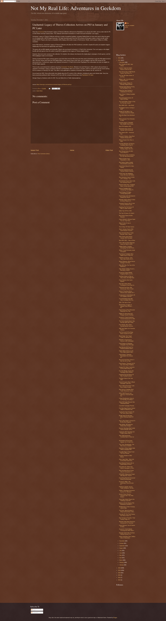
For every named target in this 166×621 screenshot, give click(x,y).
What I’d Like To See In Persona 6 (125, 223)
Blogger (115, 617)
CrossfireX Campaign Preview (126, 405)
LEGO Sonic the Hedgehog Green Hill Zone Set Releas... (127, 174)
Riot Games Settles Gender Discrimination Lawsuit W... (126, 163)
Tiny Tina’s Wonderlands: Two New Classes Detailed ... (126, 445)
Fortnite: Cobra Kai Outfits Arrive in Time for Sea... (125, 68)
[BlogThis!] (54, 88)
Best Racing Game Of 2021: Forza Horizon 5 (126, 152)
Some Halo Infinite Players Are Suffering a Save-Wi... (126, 500)
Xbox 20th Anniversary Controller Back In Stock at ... (126, 437)
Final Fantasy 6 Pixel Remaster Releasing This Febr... (127, 310)
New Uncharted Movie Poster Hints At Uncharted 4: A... (126, 471)
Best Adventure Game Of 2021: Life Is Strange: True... (127, 178)
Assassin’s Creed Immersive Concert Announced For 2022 (127, 318)
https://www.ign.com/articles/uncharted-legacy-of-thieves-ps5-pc (54, 84)
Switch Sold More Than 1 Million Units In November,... (127, 537)
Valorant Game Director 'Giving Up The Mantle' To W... (126, 87)
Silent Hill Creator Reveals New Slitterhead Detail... (127, 402)
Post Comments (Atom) (44, 153)
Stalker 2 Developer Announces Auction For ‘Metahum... (127, 491)
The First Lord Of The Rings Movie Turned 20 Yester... (126, 333)
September (122, 545)
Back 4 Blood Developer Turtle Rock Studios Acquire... (126, 386)
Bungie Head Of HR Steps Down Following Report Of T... (126, 417)
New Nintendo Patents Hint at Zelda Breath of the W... (126, 463)
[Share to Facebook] (57, 88)
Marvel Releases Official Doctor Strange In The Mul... (127, 262)
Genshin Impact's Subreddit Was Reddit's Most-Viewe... (126, 123)
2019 (119, 570)
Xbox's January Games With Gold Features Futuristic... (126, 230)
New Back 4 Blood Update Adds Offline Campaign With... (127, 449)
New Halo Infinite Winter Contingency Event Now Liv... (127, 284)
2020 (119, 568)
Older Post (109, 150)
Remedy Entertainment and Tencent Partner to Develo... (126, 170)
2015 (119, 575)
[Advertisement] (72, 146)
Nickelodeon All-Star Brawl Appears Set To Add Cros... (126, 441)
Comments (35, 612)
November (122, 541)
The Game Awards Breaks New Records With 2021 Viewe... (127, 321)
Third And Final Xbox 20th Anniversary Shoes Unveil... (126, 288)
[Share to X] (56, 88)
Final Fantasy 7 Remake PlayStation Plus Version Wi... (126, 356)
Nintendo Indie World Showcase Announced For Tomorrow (127, 522)
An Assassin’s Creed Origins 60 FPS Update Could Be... (127, 295)
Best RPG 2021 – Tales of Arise (127, 240)
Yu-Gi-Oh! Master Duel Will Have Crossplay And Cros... (126, 299)
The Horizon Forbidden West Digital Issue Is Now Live (126, 254)
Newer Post (35, 150)
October (121, 543)
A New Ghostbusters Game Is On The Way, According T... (126, 399)
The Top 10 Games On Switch (126, 213)
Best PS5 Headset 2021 (125, 126)
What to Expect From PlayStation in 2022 (124, 159)
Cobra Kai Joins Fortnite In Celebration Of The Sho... (126, 91)
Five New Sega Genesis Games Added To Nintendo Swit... (127, 409)
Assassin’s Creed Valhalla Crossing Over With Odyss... (127, 529)
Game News (39, 91)
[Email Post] (49, 88)
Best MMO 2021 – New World (126, 105)
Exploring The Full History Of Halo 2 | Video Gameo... (126, 207)
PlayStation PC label (87, 75)
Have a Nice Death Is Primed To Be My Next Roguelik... (127, 421)
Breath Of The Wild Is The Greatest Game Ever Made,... (127, 112)
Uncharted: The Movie (67, 67)
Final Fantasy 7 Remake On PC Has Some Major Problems (127, 364)
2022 (119, 58)
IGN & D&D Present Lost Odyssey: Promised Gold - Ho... (126, 395)
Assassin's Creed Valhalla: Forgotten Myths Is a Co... (126, 273)
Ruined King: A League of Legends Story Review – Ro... (126, 306)
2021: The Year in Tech (125, 302)
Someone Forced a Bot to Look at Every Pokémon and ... (127, 204)
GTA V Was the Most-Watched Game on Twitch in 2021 (126, 243)
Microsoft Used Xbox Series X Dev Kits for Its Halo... (126, 360)
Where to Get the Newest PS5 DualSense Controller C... (126, 503)
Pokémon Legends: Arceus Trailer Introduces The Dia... (126, 487)
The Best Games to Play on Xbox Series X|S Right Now (126, 277)
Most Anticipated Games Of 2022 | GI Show (126, 98)
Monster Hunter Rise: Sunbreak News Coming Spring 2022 (127, 185)
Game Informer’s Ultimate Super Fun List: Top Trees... (127, 220)
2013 (119, 580)
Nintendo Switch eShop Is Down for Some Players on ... (127, 200)
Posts (34, 609)
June (120, 553)
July (120, 550)
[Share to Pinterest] (59, 88)
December (122, 62)
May (120, 555)
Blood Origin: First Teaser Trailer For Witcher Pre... (126, 336)
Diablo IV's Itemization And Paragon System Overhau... (126, 314)
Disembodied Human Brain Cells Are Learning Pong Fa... (127, 181)
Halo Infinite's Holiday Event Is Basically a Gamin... (126, 269)
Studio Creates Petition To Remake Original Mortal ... (126, 83)
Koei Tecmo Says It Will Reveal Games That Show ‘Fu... (127, 72)
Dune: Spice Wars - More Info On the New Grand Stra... (126, 460)
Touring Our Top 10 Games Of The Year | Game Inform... (126, 412)
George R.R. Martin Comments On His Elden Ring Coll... (127, 368)
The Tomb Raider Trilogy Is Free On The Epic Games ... (127, 102)
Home (72, 150)
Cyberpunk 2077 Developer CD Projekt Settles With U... (126, 432)
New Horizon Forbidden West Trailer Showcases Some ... (126, 390)
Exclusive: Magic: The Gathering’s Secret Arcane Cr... (126, 483)
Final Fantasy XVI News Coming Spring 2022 (125, 193)
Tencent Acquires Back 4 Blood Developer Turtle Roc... (127, 382)
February (121, 562)
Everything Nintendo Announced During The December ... (127, 478)
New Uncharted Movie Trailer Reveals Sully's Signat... (126, 233)
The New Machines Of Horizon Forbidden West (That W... (126, 144)
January (121, 565)
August (121, 548)
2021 (119, 60)
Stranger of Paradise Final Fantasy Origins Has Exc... (126, 148)
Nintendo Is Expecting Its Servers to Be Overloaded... (126, 340)
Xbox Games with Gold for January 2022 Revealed (125, 237)
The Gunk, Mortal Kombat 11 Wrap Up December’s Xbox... (127, 511)
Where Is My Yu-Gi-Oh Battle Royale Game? (126, 80)
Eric (128, 23)
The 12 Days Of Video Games (126, 226)
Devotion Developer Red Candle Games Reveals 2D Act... (127, 429)
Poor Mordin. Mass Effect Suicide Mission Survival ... (126, 325)
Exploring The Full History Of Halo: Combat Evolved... (126, 375)
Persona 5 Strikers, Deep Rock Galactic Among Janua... (127, 137)
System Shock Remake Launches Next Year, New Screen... (126, 496)
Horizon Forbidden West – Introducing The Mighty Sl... (126, 189)
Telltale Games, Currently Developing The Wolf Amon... (127, 247)
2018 (119, 572)
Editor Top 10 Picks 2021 (125, 210)
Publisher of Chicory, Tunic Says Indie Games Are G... (126, 258)
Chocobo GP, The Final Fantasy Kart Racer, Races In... (127, 515)
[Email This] (53, 88)
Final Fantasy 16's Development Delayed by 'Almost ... (127, 196)
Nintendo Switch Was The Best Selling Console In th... (127, 533)
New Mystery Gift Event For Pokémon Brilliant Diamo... (126, 348)
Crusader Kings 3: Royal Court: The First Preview (127, 452)
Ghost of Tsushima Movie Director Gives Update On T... (127, 292)
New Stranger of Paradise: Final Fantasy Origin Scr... (127, 518)
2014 (119, 577)
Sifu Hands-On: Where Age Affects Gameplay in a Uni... (127, 467)
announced (41, 31)
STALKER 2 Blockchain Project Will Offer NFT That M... (127, 475)
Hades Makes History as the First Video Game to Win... (126, 351)
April (120, 557)
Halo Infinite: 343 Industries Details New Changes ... (126, 425)
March (121, 560)
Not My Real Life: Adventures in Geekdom (76, 7)
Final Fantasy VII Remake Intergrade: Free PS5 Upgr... (126, 344)
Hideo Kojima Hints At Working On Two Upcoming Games (126, 155)
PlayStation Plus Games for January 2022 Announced (126, 129)
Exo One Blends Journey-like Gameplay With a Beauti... (126, 371)
